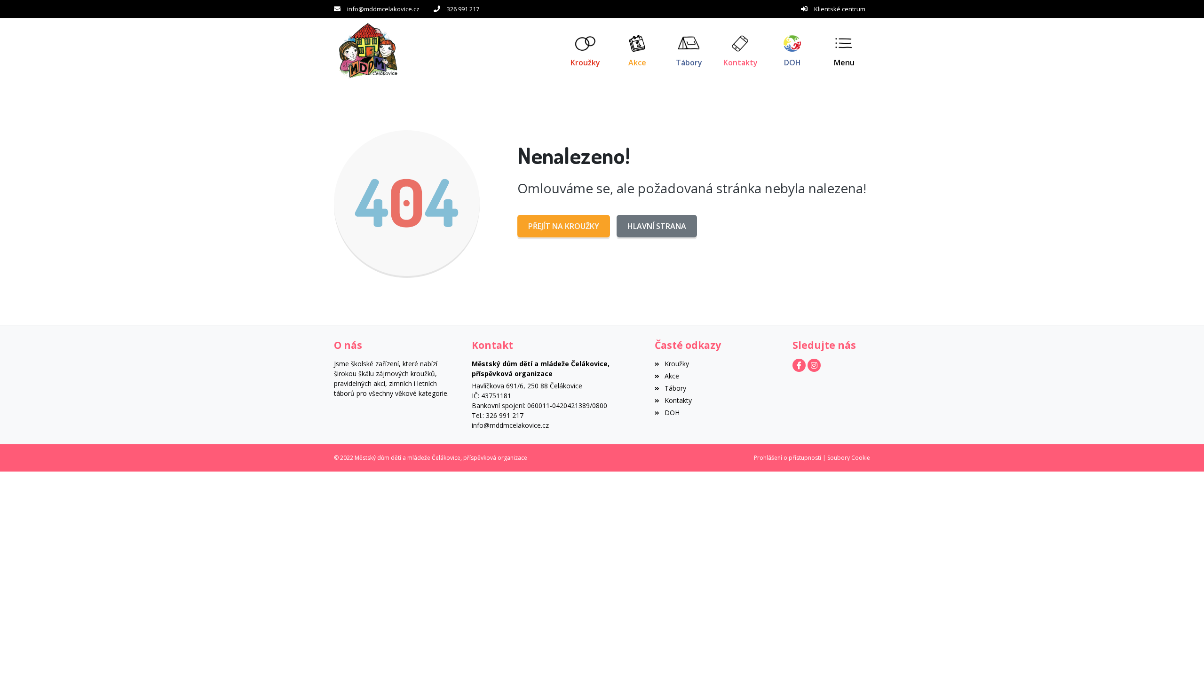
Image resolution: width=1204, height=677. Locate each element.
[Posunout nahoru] (1183, 656)
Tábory (675, 388)
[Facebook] (799, 365)
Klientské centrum (839, 9)
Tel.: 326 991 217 (497, 415)
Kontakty (678, 400)
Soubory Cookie (848, 458)
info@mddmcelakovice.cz (383, 9)
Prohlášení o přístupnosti (787, 458)
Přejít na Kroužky (563, 226)
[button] (844, 50)
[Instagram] (814, 365)
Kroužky (677, 363)
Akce (672, 375)
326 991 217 (463, 9)
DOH (672, 412)
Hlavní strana (656, 226)
